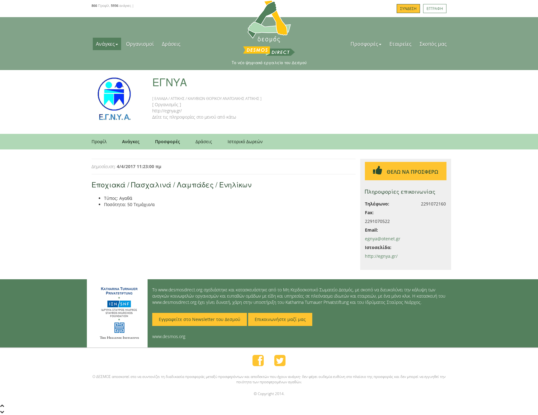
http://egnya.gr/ (381, 256)
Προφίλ (99, 141)
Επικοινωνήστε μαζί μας (280, 319)
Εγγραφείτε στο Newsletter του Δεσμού (199, 319)
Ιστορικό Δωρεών (245, 141)
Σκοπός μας (433, 43)
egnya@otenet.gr (382, 239)
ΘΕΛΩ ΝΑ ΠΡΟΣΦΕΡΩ (411, 171)
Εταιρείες (400, 43)
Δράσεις (171, 43)
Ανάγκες (105, 43)
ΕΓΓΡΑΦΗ (435, 8)
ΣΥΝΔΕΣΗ (408, 8)
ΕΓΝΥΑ (169, 81)
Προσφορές (364, 43)
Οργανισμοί (140, 43)
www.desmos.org (168, 336)
